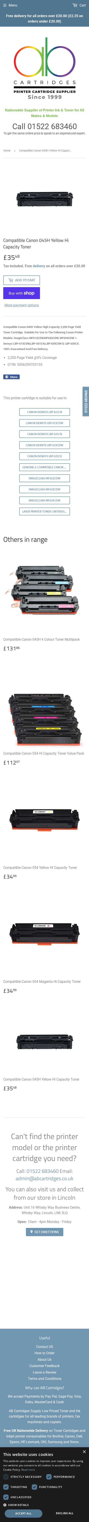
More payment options (22, 305)
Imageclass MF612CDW (44, 478)
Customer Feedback (44, 1366)
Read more (28, 1470)
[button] (44, 1504)
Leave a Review (44, 1372)
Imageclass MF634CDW (44, 500)
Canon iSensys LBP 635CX (44, 456)
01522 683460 (52, 126)
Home (7, 150)
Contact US (44, 1347)
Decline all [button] (64, 1513)
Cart (82, 5)
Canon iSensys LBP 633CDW (44, 445)
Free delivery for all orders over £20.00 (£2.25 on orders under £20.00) (44, 19)
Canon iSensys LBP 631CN (44, 434)
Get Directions (46, 1232)
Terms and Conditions (44, 1379)
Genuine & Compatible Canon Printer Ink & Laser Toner (46, 467)
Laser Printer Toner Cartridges (45, 511)
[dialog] (44, 1484)
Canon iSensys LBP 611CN (44, 412)
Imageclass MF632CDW (44, 489)
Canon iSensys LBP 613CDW (44, 423)
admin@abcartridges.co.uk (44, 1178)
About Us (44, 1360)
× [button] (84, 1452)
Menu (13, 5)
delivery (39, 266)
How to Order (44, 1353)
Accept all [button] (23, 1513)
